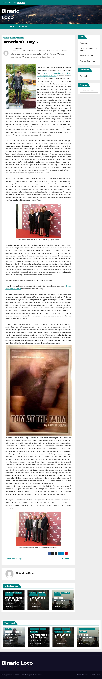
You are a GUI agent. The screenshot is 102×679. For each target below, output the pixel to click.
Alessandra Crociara (9, 642)
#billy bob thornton (61, 51)
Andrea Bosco (18, 48)
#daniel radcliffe (16, 54)
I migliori (13, 37)
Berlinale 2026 (10, 592)
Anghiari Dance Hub (87, 61)
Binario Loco (17, 663)
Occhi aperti (9, 595)
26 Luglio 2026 (36, 640)
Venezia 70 (21, 37)
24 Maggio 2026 (86, 640)
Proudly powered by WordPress (10, 675)
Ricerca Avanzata (95, 675)
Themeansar (37, 675)
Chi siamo (23, 26)
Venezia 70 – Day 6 (15, 558)
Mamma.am (84, 43)
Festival (6, 37)
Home (12, 26)
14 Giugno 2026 (61, 640)
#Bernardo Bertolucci (46, 51)
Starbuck (66, 558)
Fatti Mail (83, 76)
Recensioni (42, 595)
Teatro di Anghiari (86, 56)
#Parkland (60, 54)
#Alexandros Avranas (30, 51)
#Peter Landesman (28, 57)
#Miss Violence (50, 54)
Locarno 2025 (41, 592)
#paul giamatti (16, 57)
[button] (95, 26)
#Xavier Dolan (41, 57)
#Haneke (26, 54)
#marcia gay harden (37, 54)
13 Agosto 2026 (12, 638)
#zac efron (50, 57)
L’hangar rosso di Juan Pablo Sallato (13, 600)
